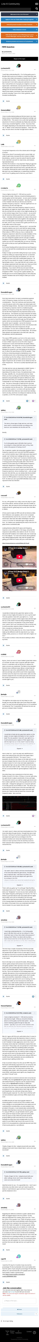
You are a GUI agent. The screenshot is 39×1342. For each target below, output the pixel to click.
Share (20, 1309)
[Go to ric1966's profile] (19, 652)
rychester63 (7, 51)
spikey (24, 1172)
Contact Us (30, 1331)
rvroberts (25, 1013)
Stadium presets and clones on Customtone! (19, 41)
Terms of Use (7, 1332)
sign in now (11, 1292)
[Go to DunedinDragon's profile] (19, 289)
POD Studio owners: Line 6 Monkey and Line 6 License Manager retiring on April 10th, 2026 (19, 35)
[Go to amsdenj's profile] (19, 917)
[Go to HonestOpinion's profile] (19, 1003)
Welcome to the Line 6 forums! (19, 14)
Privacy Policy (12, 1332)
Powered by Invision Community (19, 1339)
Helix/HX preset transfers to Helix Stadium (19, 24)
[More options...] (35, 70)
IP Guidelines (18, 1332)
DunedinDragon (27, 417)
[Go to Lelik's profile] (19, 142)
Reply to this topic (19, 59)
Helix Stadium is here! (19, 29)
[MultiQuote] (3, 101)
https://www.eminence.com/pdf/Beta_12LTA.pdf (15, 543)
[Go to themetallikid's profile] (19, 107)
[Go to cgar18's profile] (19, 1256)
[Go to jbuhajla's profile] (19, 692)
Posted (7, 70)
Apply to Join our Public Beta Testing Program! (20, 19)
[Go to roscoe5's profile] (19, 493)
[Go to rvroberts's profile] (19, 185)
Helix (14, 53)
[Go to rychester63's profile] (19, 65)
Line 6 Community (10, 4)
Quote (8, 101)
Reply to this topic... (12, 1300)
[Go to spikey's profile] (19, 407)
